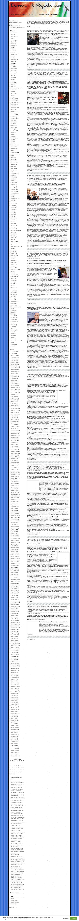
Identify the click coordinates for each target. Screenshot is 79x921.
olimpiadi (13, 234)
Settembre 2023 (14, 414)
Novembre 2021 (14, 453)
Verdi (12, 337)
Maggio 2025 (13, 378)
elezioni (12, 116)
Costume (13, 98)
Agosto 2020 (13, 480)
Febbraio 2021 (14, 469)
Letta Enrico (13, 191)
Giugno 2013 (13, 633)
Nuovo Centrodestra (15, 230)
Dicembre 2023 (14, 408)
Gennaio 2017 (14, 556)
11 (14, 767)
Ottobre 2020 (13, 476)
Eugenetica (13, 125)
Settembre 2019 (14, 499)
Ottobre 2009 (13, 711)
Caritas (12, 81)
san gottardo (13, 290)
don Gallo (13, 113)
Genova (12, 159)
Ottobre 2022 (13, 433)
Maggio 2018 (13, 528)
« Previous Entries (31, 639)
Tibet (12, 323)
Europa (12, 127)
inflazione (13, 177)
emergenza (13, 118)
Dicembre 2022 (14, 430)
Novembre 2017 (14, 538)
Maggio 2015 (13, 592)
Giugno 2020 (13, 483)
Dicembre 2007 (14, 750)
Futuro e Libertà (14, 154)
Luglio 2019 (13, 503)
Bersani (12, 61)
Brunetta (12, 70)
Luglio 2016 (13, 567)
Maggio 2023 (13, 421)
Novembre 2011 (14, 666)
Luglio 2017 (13, 545)
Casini (12, 86)
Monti (12, 216)
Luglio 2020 (13, 481)
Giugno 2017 (13, 547)
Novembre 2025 (14, 367)
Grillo (12, 170)
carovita (12, 82)
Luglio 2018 (13, 524)
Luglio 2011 (13, 674)
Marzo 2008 (13, 745)
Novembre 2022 (14, 431)
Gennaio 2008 (14, 748)
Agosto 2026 (13, 351)
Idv (11, 171)
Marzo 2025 (13, 382)
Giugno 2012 (13, 654)
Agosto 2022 (13, 437)
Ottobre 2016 (13, 561)
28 (21, 771)
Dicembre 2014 (14, 601)
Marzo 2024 (13, 403)
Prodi (12, 266)
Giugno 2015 (13, 590)
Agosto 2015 (13, 586)
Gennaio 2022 (14, 449)
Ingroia (12, 178)
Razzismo (13, 274)
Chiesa (12, 89)
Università (13, 330)
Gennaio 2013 (14, 642)
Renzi (12, 280)
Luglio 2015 (13, 588)
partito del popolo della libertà (17, 243)
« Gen (10, 773)
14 (21, 767)
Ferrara (12, 132)
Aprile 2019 (13, 508)
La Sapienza (13, 186)
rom (11, 285)
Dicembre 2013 (14, 622)
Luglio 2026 (13, 353)
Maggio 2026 (13, 357)
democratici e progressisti (16, 102)
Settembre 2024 (14, 392)
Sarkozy (12, 298)
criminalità (13, 100)
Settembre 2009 (14, 713)
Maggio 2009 (13, 720)
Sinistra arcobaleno (15, 306)
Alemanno (13, 40)
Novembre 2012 (14, 645)
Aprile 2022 (13, 444)
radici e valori (13, 269)
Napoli (12, 223)
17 (12, 769)
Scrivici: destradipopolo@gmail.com (16, 27)
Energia (12, 120)
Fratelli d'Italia (14, 152)
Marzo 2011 (13, 681)
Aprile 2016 (13, 572)
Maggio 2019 (13, 506)
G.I (13, 907)
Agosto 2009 (13, 715)
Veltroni (12, 333)
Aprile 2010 (13, 700)
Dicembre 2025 (14, 366)
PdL (11, 250)
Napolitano (13, 225)
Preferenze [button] (66, 918)
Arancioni (13, 50)
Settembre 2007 (14, 755)
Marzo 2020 (13, 488)
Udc (11, 328)
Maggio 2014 (13, 613)
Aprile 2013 (13, 636)
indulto (12, 175)
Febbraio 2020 (14, 490)
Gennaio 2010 (14, 706)
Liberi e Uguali (14, 193)
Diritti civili (13, 111)
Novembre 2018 (14, 517)
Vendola (12, 335)
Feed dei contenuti (15, 900)
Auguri (12, 56)
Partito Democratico (15, 246)
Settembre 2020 (14, 478)
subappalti (13, 315)
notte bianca (13, 228)
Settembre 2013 (14, 627)
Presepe (12, 262)
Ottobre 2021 (13, 455)
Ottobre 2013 (13, 626)
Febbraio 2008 (14, 747)
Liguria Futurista (14, 198)
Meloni (12, 211)
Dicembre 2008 (14, 729)
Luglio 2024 (13, 396)
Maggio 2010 (13, 698)
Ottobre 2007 (13, 754)
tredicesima (13, 324)
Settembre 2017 (14, 542)
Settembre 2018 (14, 520)
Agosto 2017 (13, 544)
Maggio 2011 (13, 677)
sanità (12, 296)
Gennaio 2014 (14, 620)
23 (10, 771)
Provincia (13, 267)
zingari (12, 346)
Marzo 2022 (13, 446)
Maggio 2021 (13, 464)
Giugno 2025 (13, 376)
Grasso (12, 166)
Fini (11, 139)
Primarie (12, 264)
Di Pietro (12, 109)
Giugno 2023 (13, 419)
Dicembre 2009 (14, 707)
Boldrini (12, 65)
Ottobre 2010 (13, 690)
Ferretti (12, 134)
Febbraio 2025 (14, 383)
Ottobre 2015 (13, 583)
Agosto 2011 (13, 672)
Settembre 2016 (14, 563)
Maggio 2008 (13, 741)
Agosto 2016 (13, 565)
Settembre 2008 (14, 734)
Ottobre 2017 (13, 540)
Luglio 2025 (13, 375)
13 (18, 767)
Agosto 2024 (13, 394)
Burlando (13, 72)
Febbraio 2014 (14, 618)
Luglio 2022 (13, 439)
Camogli (12, 73)
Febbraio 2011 (14, 682)
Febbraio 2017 (14, 554)
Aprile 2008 (13, 743)
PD (11, 248)
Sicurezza (13, 303)
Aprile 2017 (13, 551)
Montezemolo (13, 214)
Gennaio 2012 (14, 663)
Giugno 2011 (13, 675)
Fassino (12, 129)
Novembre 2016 (14, 560)
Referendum (13, 276)
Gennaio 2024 (14, 407)
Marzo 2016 (13, 574)
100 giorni (13, 33)
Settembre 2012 (14, 649)
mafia (12, 200)
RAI (11, 271)
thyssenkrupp (13, 321)
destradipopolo (14, 107)
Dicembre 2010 (14, 686)
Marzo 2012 (13, 659)
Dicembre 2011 (14, 665)
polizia (12, 257)
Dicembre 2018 (14, 515)
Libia (12, 194)
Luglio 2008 (13, 738)
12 (16, 767)
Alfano (12, 41)
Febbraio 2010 (14, 704)
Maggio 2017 (13, 549)
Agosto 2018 (13, 522)
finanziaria (13, 138)
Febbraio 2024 (14, 405)
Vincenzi (12, 339)
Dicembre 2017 (14, 537)
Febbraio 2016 (14, 576)
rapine (12, 273)
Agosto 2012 (13, 650)
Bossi (12, 66)
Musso (12, 219)
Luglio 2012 (13, 652)
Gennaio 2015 (14, 599)
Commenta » (37, 69)
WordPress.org (14, 904)
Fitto (11, 143)
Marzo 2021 (13, 467)
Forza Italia (13, 148)
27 (18, 771)
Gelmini (12, 157)
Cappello (13, 77)
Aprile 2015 (13, 593)
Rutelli (12, 289)
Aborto (12, 34)
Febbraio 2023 (14, 426)
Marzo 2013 (13, 638)
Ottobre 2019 (13, 497)
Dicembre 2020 (14, 472)
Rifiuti (12, 283)
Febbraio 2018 (14, 533)
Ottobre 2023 (13, 412)
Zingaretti (13, 344)
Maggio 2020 (13, 485)
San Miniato (13, 294)
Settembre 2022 (14, 435)
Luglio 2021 (13, 460)
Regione (12, 278)
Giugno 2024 (13, 398)
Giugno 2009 (13, 718)
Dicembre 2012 (14, 643)
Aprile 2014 (13, 615)
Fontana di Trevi (14, 145)
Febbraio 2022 (14, 448)
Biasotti (12, 63)
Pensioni (12, 253)
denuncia (13, 104)
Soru (12, 308)
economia (13, 114)
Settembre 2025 (14, 371)
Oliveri (12, 235)
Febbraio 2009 (14, 725)
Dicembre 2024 (14, 387)
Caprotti (12, 79)
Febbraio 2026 (14, 362)
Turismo (12, 326)
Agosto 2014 (13, 608)
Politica (33, 69)
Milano (12, 212)
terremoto (13, 319)
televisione (13, 317)
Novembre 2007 (14, 752)
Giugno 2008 (13, 739)
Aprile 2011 (13, 679)
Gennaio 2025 (14, 385)
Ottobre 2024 (13, 391)
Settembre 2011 (14, 670)
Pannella (13, 237)
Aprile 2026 (13, 358)
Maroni (12, 205)
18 (14, 769)
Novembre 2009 (14, 709)
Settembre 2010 (14, 691)
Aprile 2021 (13, 465)
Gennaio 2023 (14, 428)
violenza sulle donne (15, 340)
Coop (12, 95)
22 (23, 769)
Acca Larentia (14, 36)
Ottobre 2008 (13, 732)
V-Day (12, 331)
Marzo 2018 (13, 531)
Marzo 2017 (13, 553)
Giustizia (12, 162)
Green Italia (13, 168)
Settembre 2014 (14, 606)
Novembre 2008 (14, 731)
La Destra (13, 184)
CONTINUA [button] (73, 918)
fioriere (12, 141)
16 (10, 769)
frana (12, 150)
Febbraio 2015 (14, 597)
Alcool (12, 38)
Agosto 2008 (13, 736)
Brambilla (13, 68)
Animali (12, 49)
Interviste (13, 180)
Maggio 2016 (13, 570)
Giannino (13, 161)
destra (12, 105)
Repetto (12, 282)
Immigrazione (13, 173)
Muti (11, 221)
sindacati (13, 305)
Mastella (12, 207)
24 (12, 771)
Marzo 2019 (13, 510)
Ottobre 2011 (13, 668)
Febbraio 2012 (14, 661)
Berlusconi (13, 59)
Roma (12, 287)
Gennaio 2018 (14, 535)
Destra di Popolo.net (39, 10)
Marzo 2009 (13, 723)
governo (12, 164)
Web (12, 342)
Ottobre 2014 (13, 604)
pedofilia (12, 251)
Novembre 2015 (14, 581)
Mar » (14, 773)
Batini (12, 57)
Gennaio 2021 (14, 471)
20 (18, 769)
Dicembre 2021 (14, 451)
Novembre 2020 (14, 474)
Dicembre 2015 (14, 579)
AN (11, 47)
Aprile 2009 (13, 722)
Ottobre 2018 (13, 519)
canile (12, 75)
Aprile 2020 (13, 487)
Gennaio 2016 (14, 577)
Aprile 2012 (13, 658)
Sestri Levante (14, 301)
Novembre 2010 (14, 688)
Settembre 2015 (14, 585)
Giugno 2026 (13, 355)
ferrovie (12, 136)
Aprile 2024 (13, 401)
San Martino (13, 292)
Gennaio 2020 (14, 492)
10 (12, 767)
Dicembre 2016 (14, 558)
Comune (12, 93)
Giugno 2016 (13, 569)
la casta (12, 182)
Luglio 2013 (13, 631)
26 (16, 771)
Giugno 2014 (13, 611)
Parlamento (13, 241)
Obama (12, 232)
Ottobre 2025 (13, 369)
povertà (12, 260)
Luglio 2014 (13, 609)
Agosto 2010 (13, 693)
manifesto (13, 202)
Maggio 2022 (13, 442)
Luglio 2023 (13, 417)
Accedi (12, 898)
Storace (12, 314)
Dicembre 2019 (14, 494)
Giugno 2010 (13, 697)
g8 (11, 155)
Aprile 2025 (13, 380)
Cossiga (12, 97)
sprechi (12, 310)
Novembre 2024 (14, 389)
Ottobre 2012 (13, 647)
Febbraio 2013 (14, 640)
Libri (12, 196)
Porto (12, 258)
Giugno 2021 (13, 462)
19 (16, 769)
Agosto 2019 (13, 501)
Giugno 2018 (13, 526)
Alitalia (12, 43)
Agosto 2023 (13, 415)
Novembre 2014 (14, 602)
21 (21, 769)
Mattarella (13, 209)
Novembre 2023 (14, 410)
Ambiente (13, 45)
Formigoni (13, 146)
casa (12, 84)
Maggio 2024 (13, 399)
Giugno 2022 (13, 440)
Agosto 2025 (13, 373)
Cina (12, 91)
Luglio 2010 (13, 695)
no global (13, 227)
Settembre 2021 (14, 456)
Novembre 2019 (14, 496)
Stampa (12, 312)
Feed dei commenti (15, 902)
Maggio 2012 (13, 656)
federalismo (13, 130)
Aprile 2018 (13, 529)
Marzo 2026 (13, 360)
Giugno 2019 (13, 504)
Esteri (12, 123)
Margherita (13, 203)
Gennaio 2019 (14, 513)
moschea (13, 218)
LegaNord (13, 189)
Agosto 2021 (13, 458)
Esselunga (13, 122)
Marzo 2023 (13, 424)
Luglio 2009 (13, 716)
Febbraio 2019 (14, 512)
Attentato (12, 54)
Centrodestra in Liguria (15, 88)
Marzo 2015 (13, 595)
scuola (12, 299)
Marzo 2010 (13, 702)
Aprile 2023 (13, 423)
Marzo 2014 (13, 617)
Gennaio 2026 (14, 364)
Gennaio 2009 (14, 727)
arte (11, 52)
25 (14, 771)
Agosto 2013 (13, 629)
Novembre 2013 (14, 624)
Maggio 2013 (13, 634)
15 (23, 767)
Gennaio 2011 (14, 684)
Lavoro (12, 187)
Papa (12, 239)
